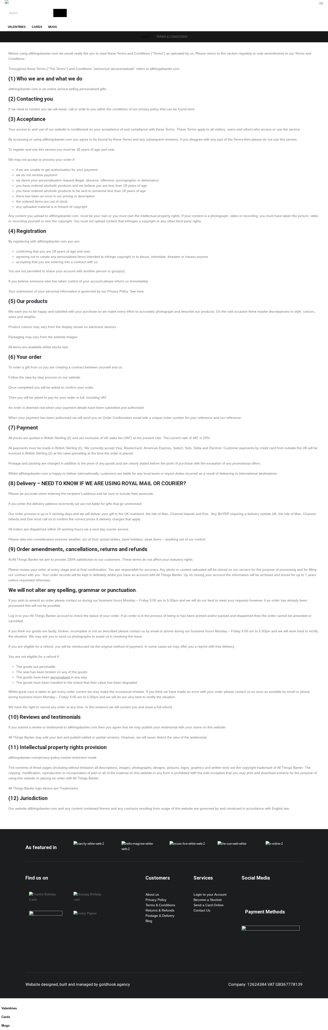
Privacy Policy (156, 900)
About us (152, 894)
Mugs (52, 27)
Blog (149, 921)
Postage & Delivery (160, 916)
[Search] (60, 13)
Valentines (17, 27)
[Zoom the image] (88, 843)
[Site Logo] (26, 2)
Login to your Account (210, 894)
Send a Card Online (209, 905)
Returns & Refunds (160, 910)
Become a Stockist (208, 900)
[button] (3, 1001)
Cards (37, 27)
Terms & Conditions (160, 905)
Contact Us (202, 910)
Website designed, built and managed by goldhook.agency (77, 984)
